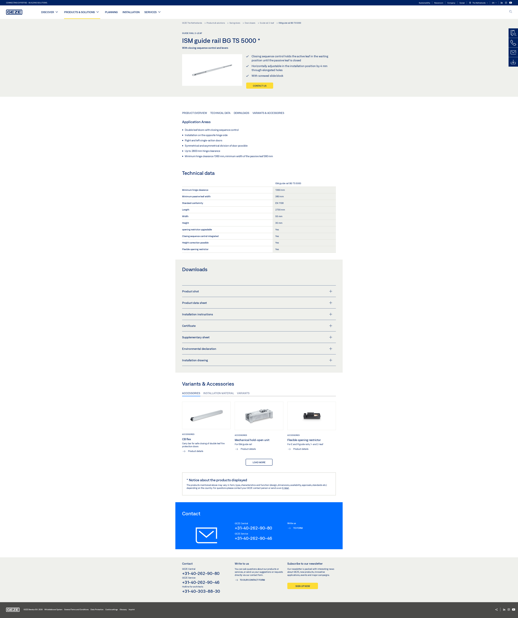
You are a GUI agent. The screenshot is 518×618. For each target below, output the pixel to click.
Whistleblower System (53, 609)
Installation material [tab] (218, 393)
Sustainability (424, 3)
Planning (111, 12)
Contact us (259, 85)
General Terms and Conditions (76, 609)
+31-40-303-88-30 (201, 591)
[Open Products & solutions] (97, 11)
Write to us (242, 563)
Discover (47, 12)
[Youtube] (510, 3)
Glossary (123, 609)
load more (259, 462)
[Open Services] (159, 11)
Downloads (241, 112)
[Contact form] (513, 52)
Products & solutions (79, 12)
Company (451, 3)
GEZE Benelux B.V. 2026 (33, 609)
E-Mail (285, 488)
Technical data (220, 112)
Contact (187, 563)
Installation (131, 12)
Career (462, 3)
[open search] (510, 11)
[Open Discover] (56, 11)
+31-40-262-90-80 (253, 527)
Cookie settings (111, 609)
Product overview (194, 112)
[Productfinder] (513, 33)
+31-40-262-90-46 (253, 538)
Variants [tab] (243, 393)
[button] (478, 3)
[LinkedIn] (502, 3)
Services (150, 12)
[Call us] (513, 42)
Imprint (132, 609)
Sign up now (302, 586)
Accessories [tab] (191, 393)
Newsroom (438, 3)
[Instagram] (506, 3)
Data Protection (97, 609)
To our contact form (252, 580)
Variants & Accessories (268, 112)
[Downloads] (513, 62)
